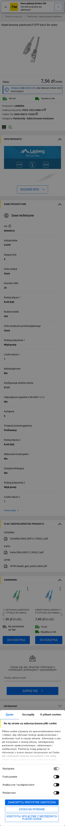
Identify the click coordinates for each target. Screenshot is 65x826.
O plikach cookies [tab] (50, 714)
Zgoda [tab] (9, 714)
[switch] (56, 776)
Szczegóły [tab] (28, 714)
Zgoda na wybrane (32, 809)
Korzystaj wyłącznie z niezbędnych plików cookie (31, 818)
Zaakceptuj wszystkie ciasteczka (32, 802)
